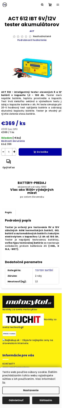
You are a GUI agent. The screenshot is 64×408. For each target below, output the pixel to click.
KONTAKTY (8, 363)
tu (3, 382)
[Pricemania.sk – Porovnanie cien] (9, 333)
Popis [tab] (8, 212)
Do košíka (42, 151)
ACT (32, 31)
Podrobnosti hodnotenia (32, 40)
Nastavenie (31, 390)
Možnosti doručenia (13, 141)
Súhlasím (45, 400)
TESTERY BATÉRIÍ (44, 270)
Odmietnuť (16, 400)
